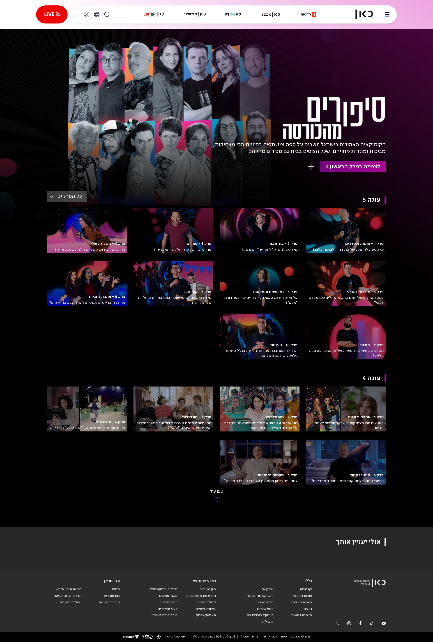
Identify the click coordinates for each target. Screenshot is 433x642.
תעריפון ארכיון (206, 615)
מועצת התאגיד (301, 602)
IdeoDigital (227, 636)
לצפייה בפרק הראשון (355, 167)
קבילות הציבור (206, 602)
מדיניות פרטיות (109, 602)
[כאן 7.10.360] (154, 14)
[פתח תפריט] (387, 14)
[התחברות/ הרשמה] (86, 14)
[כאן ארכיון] (195, 14)
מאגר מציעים (168, 596)
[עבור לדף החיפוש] (106, 14)
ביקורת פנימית (206, 609)
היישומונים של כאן (68, 589)
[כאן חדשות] (308, 14)
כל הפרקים (69, 196)
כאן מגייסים (207, 589)
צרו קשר (268, 589)
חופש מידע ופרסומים (201, 596)
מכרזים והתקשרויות (163, 589)
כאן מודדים (112, 596)
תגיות (116, 589)
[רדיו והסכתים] (233, 14)
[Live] (52, 14)
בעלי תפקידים (167, 609)
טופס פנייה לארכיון (164, 615)
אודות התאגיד (302, 596)
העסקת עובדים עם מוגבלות (260, 619)
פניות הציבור (168, 602)
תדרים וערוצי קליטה (67, 596)
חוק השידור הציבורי (260, 596)
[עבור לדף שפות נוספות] (96, 14)
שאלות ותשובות (70, 602)
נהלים (308, 609)
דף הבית (306, 589)
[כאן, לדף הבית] (360, 14)
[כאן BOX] (271, 14)
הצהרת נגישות (301, 615)
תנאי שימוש (265, 609)
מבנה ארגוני (265, 602)
